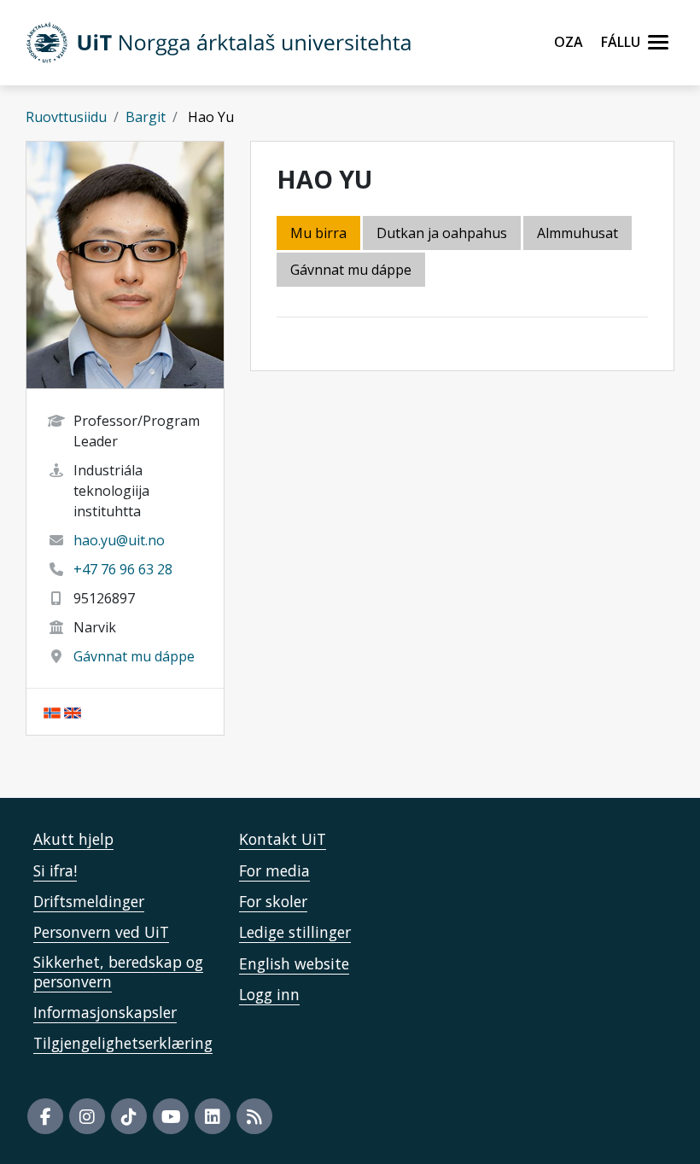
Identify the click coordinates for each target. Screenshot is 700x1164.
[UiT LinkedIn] (212, 1116)
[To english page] (72, 711)
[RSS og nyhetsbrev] (254, 1116)
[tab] (578, 234)
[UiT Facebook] (45, 1116)
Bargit (145, 117)
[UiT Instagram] (87, 1116)
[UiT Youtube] (171, 1116)
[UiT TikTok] (129, 1116)
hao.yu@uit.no (119, 540)
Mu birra (318, 233)
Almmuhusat (577, 233)
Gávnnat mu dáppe (134, 656)
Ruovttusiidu (66, 117)
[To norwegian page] (52, 711)
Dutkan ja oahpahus (441, 233)
